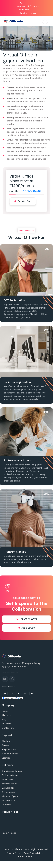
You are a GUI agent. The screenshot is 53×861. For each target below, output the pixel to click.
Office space (8, 792)
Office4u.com (20, 849)
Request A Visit (10, 749)
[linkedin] (25, 693)
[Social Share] (12, 697)
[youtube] (32, 693)
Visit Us (34, 6)
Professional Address (17, 460)
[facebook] (5, 693)
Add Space (24, 9)
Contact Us (8, 727)
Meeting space (9, 783)
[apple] (12, 679)
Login (35, 13)
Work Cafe (7, 779)
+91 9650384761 (30, 191)
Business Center (10, 775)
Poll (11, 6)
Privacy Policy (13, 853)
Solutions (6, 723)
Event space (8, 787)
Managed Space (10, 796)
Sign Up (23, 13)
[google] (5, 679)
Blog (4, 719)
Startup (6, 741)
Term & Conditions (33, 853)
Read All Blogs (9, 832)
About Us (6, 715)
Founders (20, 6)
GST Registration (14, 300)
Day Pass (6, 804)
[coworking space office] (11, 655)
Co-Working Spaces (12, 771)
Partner (5, 745)
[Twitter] (18, 693)
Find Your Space (10, 753)
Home (5, 711)
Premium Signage (15, 551)
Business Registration (17, 382)
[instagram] (11, 693)
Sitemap (6, 757)
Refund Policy (25, 856)
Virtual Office (8, 800)
